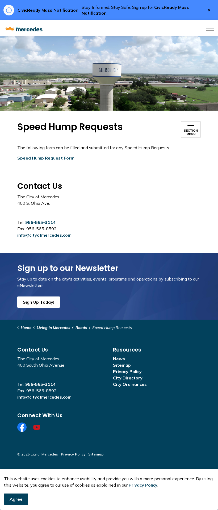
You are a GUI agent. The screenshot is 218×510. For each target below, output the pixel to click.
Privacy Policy (143, 485)
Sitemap (122, 365)
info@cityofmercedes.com (44, 235)
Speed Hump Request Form (45, 158)
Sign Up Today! (38, 302)
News (119, 358)
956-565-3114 (40, 222)
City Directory (127, 378)
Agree (16, 499)
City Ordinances (130, 384)
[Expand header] (210, 28)
